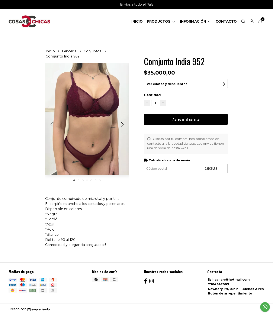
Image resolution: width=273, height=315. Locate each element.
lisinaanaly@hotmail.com (229, 279)
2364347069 (218, 284)
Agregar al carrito (186, 119)
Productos (159, 21)
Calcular (211, 168)
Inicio (137, 21)
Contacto (226, 21)
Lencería (69, 51)
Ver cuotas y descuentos (167, 84)
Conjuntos (93, 51)
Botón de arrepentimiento (230, 293)
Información (193, 21)
